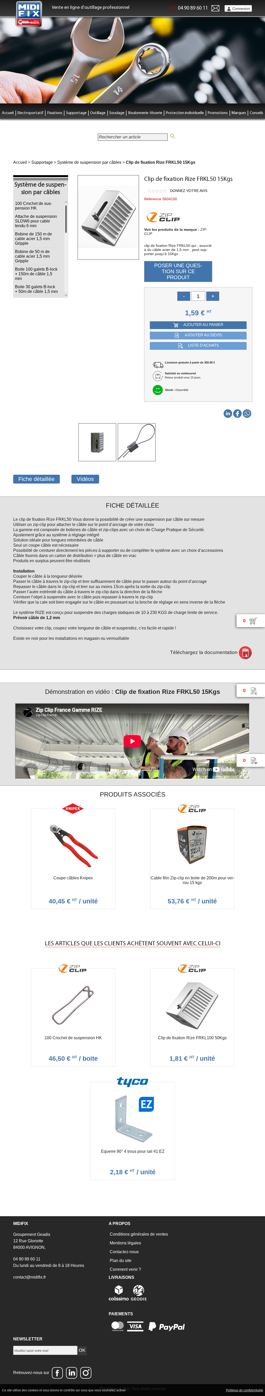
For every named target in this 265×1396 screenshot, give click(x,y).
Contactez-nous (124, 1252)
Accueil (8, 113)
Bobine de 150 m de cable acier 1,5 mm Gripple (33, 239)
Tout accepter (138, 1390)
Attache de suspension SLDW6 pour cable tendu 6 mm (36, 221)
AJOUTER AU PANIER (203, 325)
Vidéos (85, 479)
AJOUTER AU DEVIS (203, 335)
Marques (238, 113)
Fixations (54, 113)
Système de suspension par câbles (89, 162)
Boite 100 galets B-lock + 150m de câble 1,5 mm (36, 274)
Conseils (256, 113)
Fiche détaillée (36, 479)
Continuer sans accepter (169, 1390)
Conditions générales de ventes (138, 1234)
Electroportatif (30, 113)
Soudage (116, 113)
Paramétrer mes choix (207, 1390)
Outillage (98, 113)
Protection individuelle (185, 113)
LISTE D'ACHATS (203, 345)
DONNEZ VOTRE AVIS (188, 191)
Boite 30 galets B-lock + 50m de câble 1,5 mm (36, 289)
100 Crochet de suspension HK (33, 205)
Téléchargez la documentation (204, 652)
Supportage (76, 113)
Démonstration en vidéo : (132, 691)
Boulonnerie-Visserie (145, 113)
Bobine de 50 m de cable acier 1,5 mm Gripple (32, 256)
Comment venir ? (125, 1269)
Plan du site (120, 1260)
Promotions (218, 113)
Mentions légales (125, 1243)
